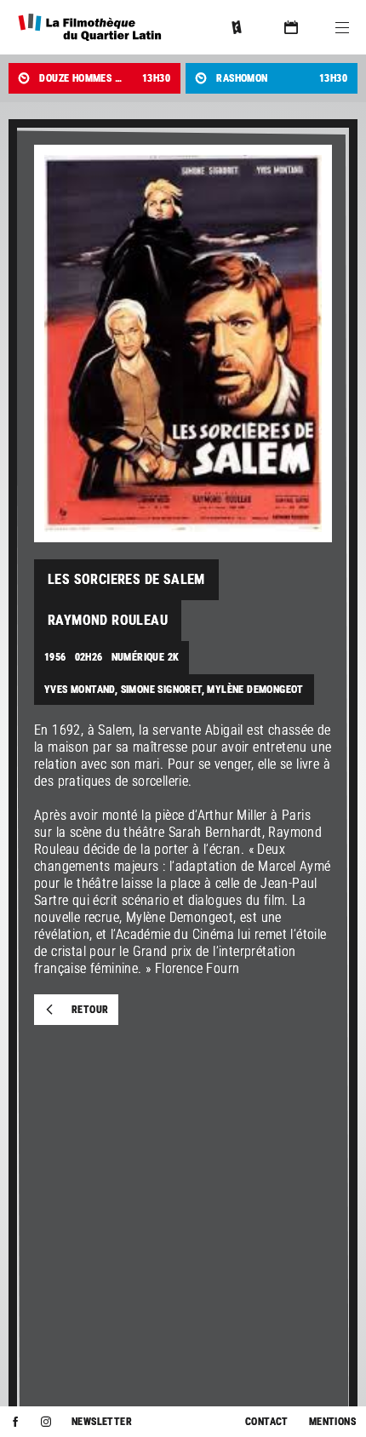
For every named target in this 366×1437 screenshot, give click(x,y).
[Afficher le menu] (342, 27)
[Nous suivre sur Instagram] (46, 1421)
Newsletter (101, 1422)
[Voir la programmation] (291, 27)
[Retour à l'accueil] (90, 27)
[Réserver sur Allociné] (236, 27)
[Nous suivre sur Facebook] (15, 1421)
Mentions (332, 1422)
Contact (267, 1422)
